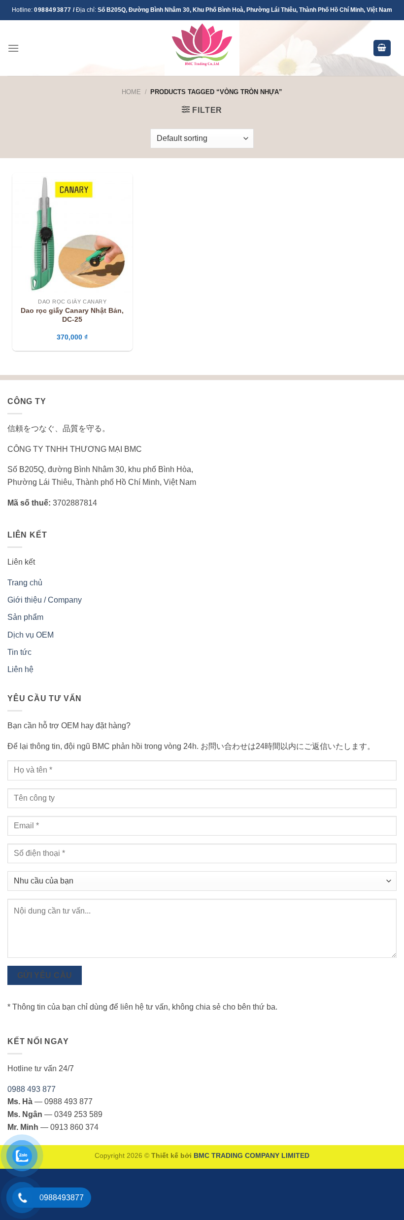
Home (131, 92)
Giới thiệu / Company (44, 600)
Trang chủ (24, 582)
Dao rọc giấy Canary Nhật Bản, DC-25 (72, 315)
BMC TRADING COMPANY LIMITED (251, 1155)
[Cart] (382, 48)
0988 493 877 (31, 1089)
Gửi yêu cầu (44, 975)
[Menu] (13, 48)
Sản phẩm (25, 617)
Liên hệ (20, 669)
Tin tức (19, 652)
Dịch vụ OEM (30, 635)
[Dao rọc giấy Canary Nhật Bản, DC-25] (72, 233)
